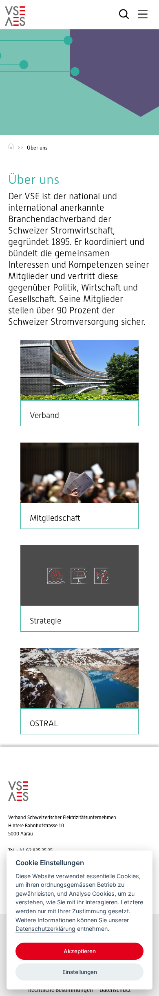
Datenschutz (115, 990)
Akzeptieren (80, 951)
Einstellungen (79, 972)
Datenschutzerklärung (45, 928)
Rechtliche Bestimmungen (60, 990)
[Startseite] (15, 22)
